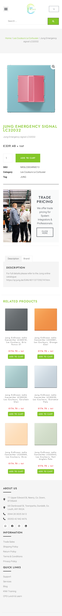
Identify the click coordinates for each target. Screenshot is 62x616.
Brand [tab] (27, 258)
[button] (5, 9)
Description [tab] (13, 258)
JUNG (23, 177)
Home (8, 38)
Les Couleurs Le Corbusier (25, 38)
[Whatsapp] (5, 526)
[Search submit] (53, 21)
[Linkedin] (26, 526)
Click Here (45, 232)
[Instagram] (19, 526)
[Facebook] (12, 526)
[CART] (54, 9)
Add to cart (28, 158)
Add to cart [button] (16, 356)
